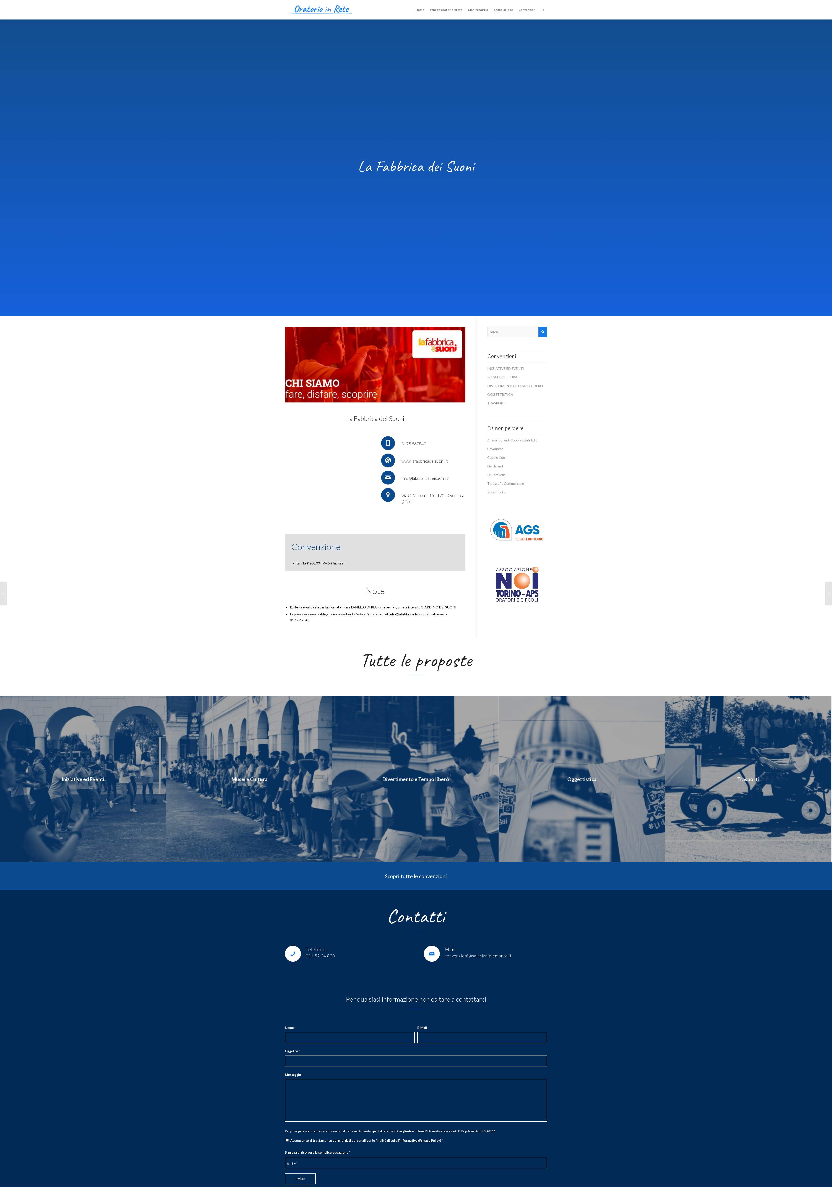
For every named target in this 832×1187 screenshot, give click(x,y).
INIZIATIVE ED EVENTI (505, 368)
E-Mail (423, 1028)
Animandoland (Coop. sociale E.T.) (512, 440)
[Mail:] (432, 954)
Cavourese (495, 449)
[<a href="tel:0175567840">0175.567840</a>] (388, 443)
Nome (290, 1028)
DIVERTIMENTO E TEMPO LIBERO (515, 386)
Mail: (450, 949)
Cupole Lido (496, 457)
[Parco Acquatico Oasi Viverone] (828, 593)
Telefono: (316, 949)
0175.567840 (413, 443)
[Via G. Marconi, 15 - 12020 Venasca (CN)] (388, 495)
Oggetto (292, 1051)
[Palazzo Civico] (3, 593)
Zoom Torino (497, 492)
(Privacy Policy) (429, 1140)
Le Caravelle (496, 475)
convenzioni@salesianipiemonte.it (478, 955)
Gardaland (495, 466)
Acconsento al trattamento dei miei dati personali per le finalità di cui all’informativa (366, 1140)
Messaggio (294, 1075)
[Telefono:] (293, 954)
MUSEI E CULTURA (502, 377)
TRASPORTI (497, 403)
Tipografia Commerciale (505, 483)
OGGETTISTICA (500, 394)
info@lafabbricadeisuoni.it (424, 478)
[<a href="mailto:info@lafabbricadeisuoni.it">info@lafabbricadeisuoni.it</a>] (388, 478)
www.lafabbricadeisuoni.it (424, 461)
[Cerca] (543, 9)
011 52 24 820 (320, 955)
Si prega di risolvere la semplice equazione (317, 1152)
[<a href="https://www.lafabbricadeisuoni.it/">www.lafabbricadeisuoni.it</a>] (388, 460)
